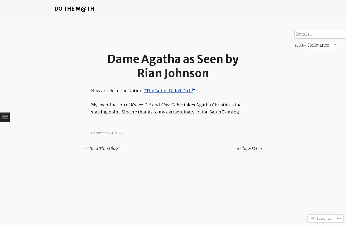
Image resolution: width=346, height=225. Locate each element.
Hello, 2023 (249, 148)
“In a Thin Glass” (102, 148)
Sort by (300, 45)
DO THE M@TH (74, 8)
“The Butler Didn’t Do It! (168, 90)
